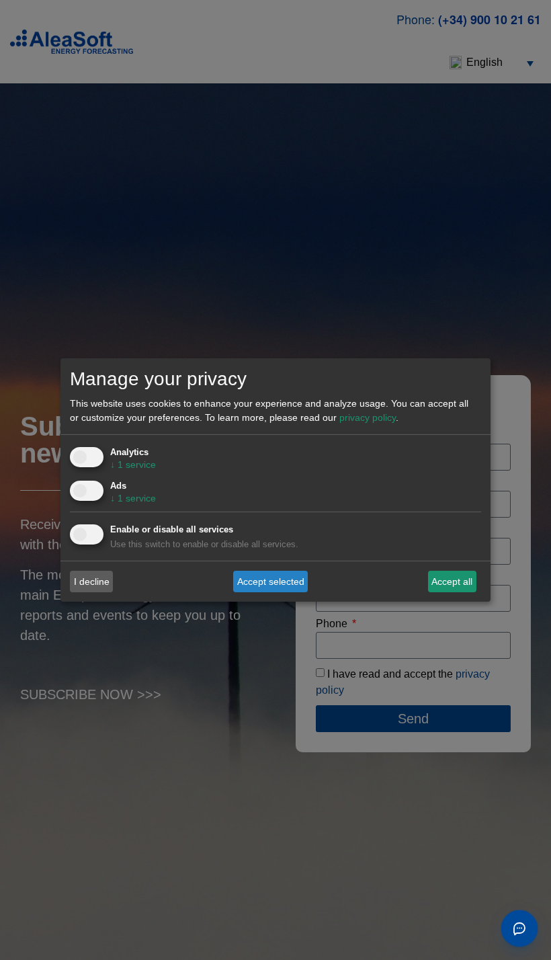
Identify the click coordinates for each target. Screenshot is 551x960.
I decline (92, 580)
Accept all (451, 580)
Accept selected (270, 580)
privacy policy (367, 417)
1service (133, 464)
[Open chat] (519, 928)
